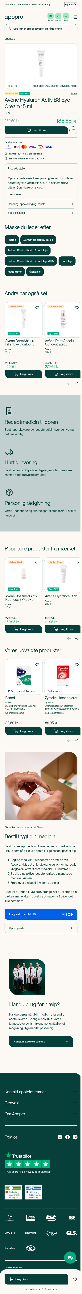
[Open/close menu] (75, 17)
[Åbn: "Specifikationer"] (41, 212)
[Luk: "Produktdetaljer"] (41, 168)
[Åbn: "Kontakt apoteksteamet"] (41, 1091)
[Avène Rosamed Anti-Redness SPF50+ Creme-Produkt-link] (24, 595)
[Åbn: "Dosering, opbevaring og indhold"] (41, 204)
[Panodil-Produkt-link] (24, 697)
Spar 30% (24, 93)
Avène (74, 93)
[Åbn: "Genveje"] (41, 1102)
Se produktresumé (14, 713)
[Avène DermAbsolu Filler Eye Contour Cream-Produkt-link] (24, 340)
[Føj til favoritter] (75, 1279)
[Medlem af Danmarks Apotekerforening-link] (70, 4)
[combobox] (41, 28)
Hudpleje (10, 38)
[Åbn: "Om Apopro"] (41, 1113)
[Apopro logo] (15, 17)
